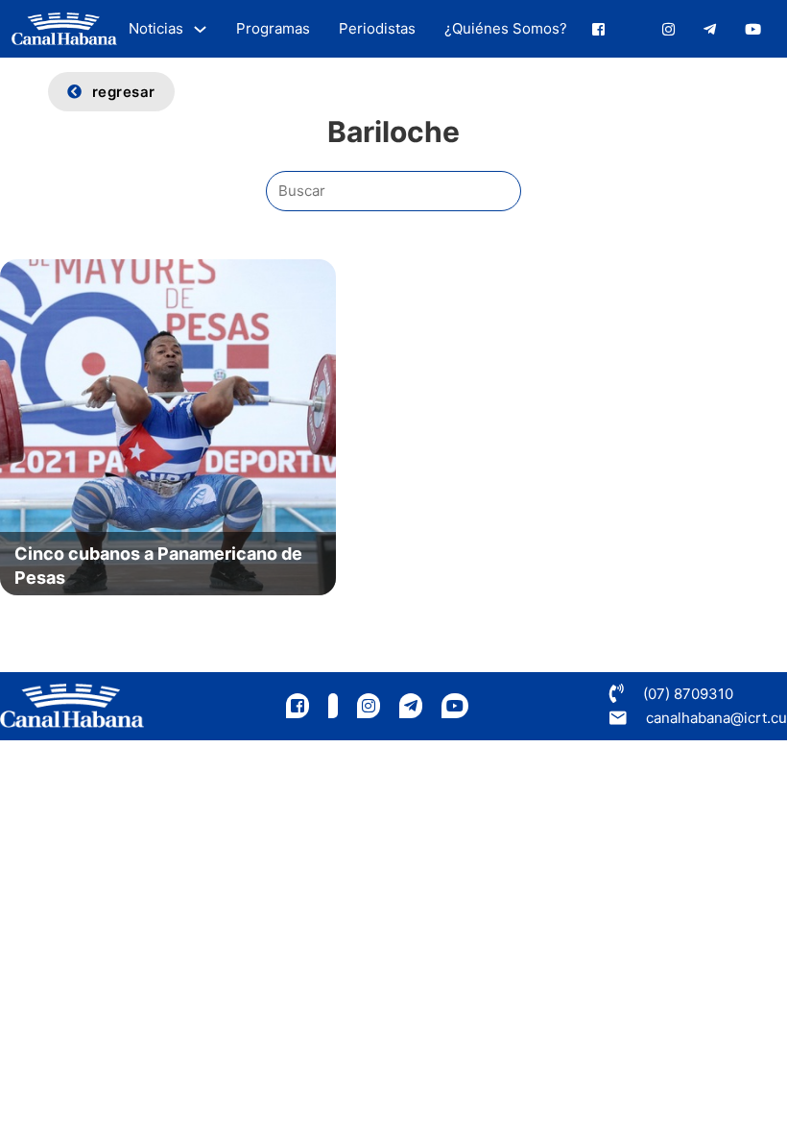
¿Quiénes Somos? (505, 28)
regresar (123, 92)
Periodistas (377, 28)
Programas (273, 28)
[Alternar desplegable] (200, 29)
